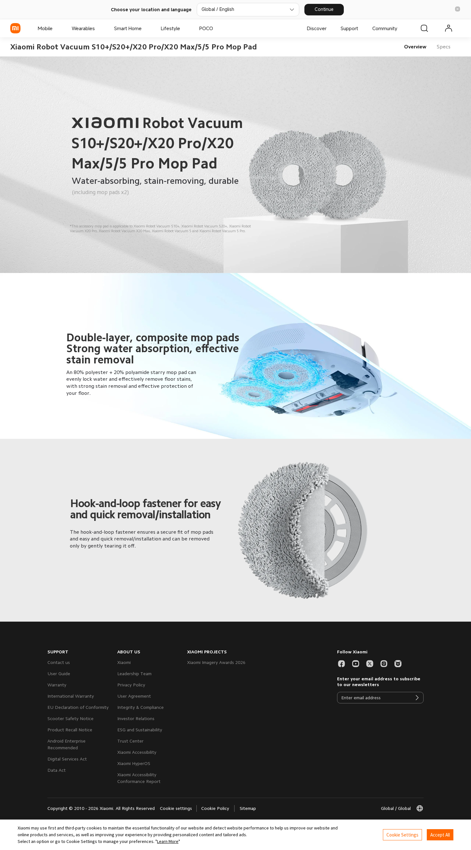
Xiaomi (124, 662)
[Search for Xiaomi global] (424, 28)
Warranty (56, 685)
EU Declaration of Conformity (78, 707)
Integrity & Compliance (140, 707)
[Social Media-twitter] (369, 663)
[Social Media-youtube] (355, 663)
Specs (443, 46)
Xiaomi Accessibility (136, 752)
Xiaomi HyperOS (133, 763)
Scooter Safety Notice (70, 718)
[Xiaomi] (15, 28)
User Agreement (134, 696)
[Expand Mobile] (56, 28)
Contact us (58, 662)
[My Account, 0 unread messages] (449, 28)
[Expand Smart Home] (145, 28)
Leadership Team (134, 673)
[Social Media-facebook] (341, 663)
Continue (324, 9)
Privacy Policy (131, 685)
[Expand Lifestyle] (183, 28)
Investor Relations (135, 718)
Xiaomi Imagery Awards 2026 (216, 662)
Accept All (440, 835)
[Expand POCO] (216, 28)
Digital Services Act (67, 759)
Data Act (56, 770)
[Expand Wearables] (98, 28)
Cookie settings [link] (176, 808)
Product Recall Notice (69, 729)
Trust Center (130, 741)
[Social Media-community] (397, 663)
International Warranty (70, 696)
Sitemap (248, 808)
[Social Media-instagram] (383, 663)
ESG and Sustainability (139, 729)
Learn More (167, 841)
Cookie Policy (215, 808)
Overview (415, 46)
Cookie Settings (402, 835)
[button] (457, 9)
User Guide (58, 673)
